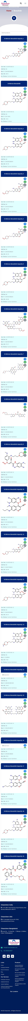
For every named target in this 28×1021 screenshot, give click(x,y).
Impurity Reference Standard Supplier (19, 966)
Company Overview (5, 967)
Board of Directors (5, 969)
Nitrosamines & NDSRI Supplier (20, 969)
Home (8, 11)
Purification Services (5, 979)
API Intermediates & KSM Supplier (20, 984)
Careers (2, 974)
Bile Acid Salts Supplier (20, 972)
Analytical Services (5, 981)
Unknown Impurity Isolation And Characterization (7, 987)
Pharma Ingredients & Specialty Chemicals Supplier (19, 980)
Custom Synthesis (5, 984)
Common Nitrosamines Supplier (20, 975)
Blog (2, 972)
